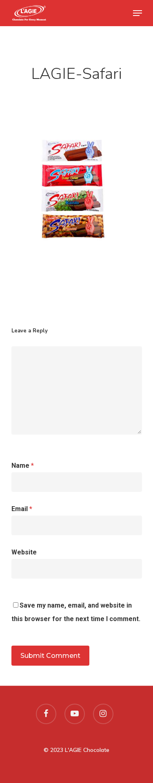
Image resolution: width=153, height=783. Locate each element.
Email (21, 509)
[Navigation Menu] (137, 13)
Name (22, 465)
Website (24, 552)
